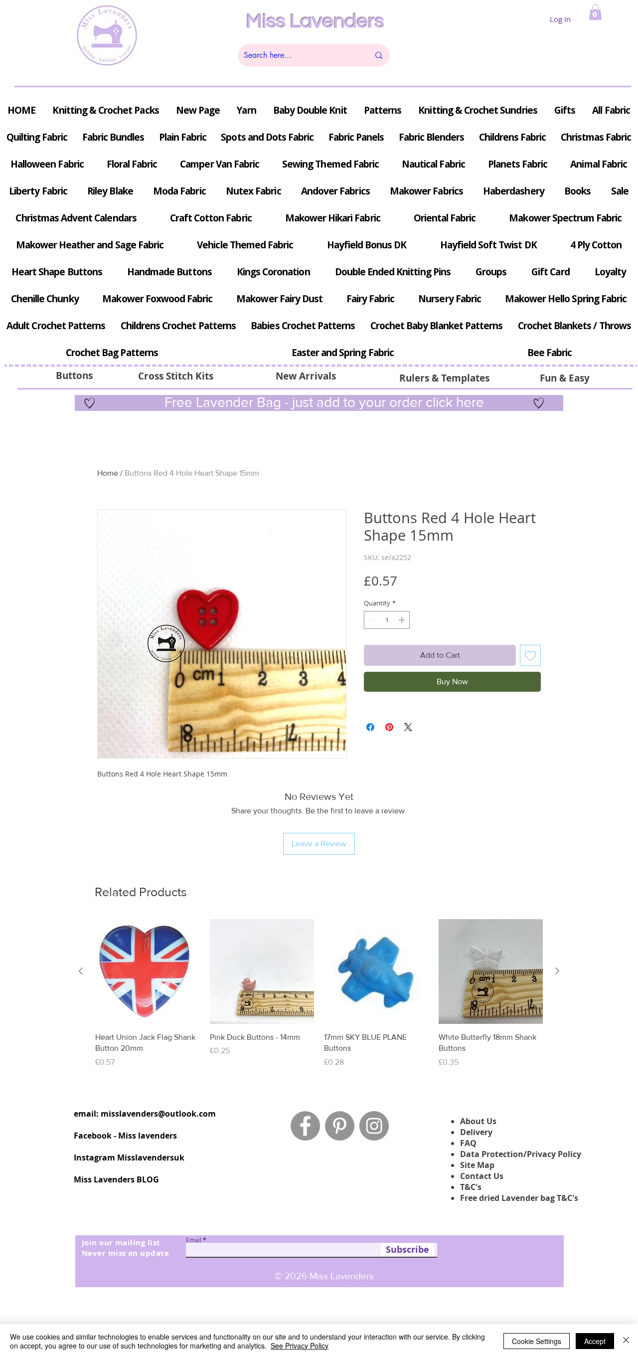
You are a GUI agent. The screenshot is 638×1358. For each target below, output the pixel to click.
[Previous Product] (81, 971)
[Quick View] (147, 971)
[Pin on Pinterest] (389, 727)
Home (107, 473)
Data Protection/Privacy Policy (520, 1154)
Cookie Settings (536, 1341)
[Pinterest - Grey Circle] (339, 1126)
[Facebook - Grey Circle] (305, 1126)
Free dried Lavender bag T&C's (519, 1197)
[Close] (626, 1341)
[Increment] (403, 619)
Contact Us (481, 1175)
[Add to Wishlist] (530, 655)
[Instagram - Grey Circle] (374, 1126)
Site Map (477, 1165)
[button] (595, 12)
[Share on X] (408, 727)
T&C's (470, 1186)
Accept (595, 1341)
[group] (319, 993)
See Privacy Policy (299, 1346)
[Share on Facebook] (370, 727)
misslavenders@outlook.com (158, 1113)
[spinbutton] (387, 619)
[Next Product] (557, 971)
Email (193, 1240)
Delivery (476, 1132)
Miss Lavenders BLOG (116, 1179)
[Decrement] (371, 619)
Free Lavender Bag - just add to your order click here (322, 402)
